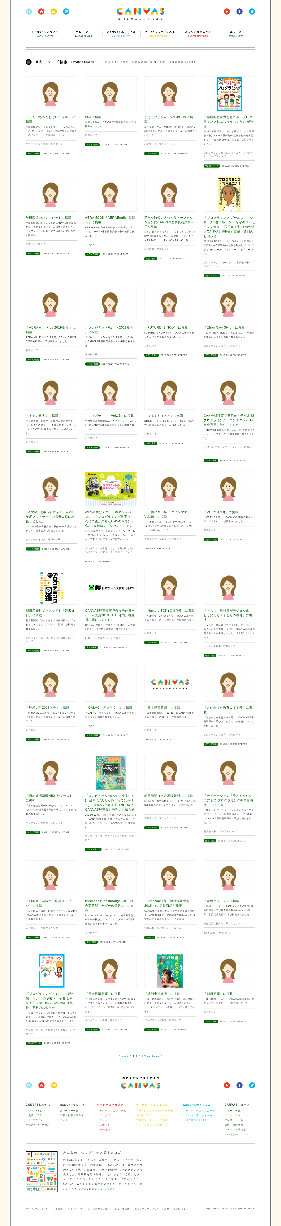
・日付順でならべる (195, 1120)
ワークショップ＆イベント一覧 (154, 1110)
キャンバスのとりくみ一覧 (199, 1110)
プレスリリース (211, 166)
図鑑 (28, 244)
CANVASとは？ (35, 1110)
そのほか (149, 937)
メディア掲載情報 (235, 1129)
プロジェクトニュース (238, 1115)
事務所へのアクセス (38, 1124)
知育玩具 (149, 928)
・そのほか (103, 1129)
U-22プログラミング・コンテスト (223, 447)
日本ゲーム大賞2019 (97, 638)
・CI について (34, 1120)
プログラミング (167, 144)
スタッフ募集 (122, 1209)
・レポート (103, 1124)
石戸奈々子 (56, 144)
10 (149, 1055)
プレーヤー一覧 (69, 1110)
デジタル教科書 (212, 646)
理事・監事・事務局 (72, 1115)
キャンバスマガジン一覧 (111, 1110)
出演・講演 (150, 259)
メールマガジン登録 (99, 1209)
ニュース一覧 (233, 1110)
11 (153, 1055)
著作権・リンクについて (69, 1209)
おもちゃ (176, 928)
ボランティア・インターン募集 (151, 1209)
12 (158, 1055)
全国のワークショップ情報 (152, 1120)
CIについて (108, 1188)
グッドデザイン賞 (36, 539)
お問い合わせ (181, 1209)
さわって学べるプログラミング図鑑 (46, 637)
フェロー (65, 1120)
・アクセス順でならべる (197, 1115)
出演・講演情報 (234, 1124)
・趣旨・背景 (34, 1115)
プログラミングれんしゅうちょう (222, 152)
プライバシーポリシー (38, 1209)
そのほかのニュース (237, 1134)
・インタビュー (106, 1115)
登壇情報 (149, 249)
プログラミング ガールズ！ (219, 262)
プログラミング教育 (37, 144)
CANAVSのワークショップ (152, 1115)
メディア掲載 (33, 153)
